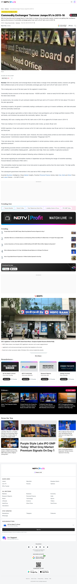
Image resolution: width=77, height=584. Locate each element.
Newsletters (5, 513)
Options (53, 483)
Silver (69, 175)
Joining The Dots (65, 373)
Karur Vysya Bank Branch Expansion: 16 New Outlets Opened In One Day (66, 451)
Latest (6, 177)
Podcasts (53, 513)
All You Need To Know (9, 373)
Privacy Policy (40, 578)
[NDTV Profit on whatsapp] (47, 547)
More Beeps (38, 355)
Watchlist (29, 481)
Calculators (5, 505)
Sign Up (38, 529)
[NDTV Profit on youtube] (43, 547)
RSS (50, 578)
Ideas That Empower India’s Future (9, 405)
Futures (28, 483)
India (52, 496)
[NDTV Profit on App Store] (44, 571)
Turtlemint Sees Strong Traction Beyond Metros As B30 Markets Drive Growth (47, 406)
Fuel (60, 175)
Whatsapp (5, 515)
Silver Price (29, 503)
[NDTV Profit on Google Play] (32, 571)
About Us (28, 578)
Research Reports (46, 373)
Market (26, 175)
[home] (10, 1)
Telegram (29, 513)
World (3, 498)
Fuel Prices (54, 503)
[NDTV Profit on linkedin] (40, 547)
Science (28, 501)
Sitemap (46, 578)
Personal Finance (45, 175)
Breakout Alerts (55, 481)
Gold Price (5, 503)
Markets (4, 493)
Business (18, 22)
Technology (29, 498)
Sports (52, 498)
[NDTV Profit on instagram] (36, 547)
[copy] (75, 25)
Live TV (4, 483)
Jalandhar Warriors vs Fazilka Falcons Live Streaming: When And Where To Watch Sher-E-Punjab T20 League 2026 (9, 434)
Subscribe (6, 379)
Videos (52, 501)
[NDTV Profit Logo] (38, 468)
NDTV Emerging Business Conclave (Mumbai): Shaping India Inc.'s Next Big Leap (66, 406)
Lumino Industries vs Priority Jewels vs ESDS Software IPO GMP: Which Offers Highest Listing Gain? (9, 452)
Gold (63, 175)
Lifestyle (4, 501)
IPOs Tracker (5, 486)
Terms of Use (33, 578)
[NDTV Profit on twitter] (32, 547)
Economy (53, 493)
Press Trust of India (10, 22)
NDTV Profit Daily (27, 373)
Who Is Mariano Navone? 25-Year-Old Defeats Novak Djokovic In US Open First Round (66, 434)
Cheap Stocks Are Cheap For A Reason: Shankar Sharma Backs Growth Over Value (28, 406)
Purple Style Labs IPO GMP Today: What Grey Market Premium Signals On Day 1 (37, 447)
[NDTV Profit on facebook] (28, 547)
